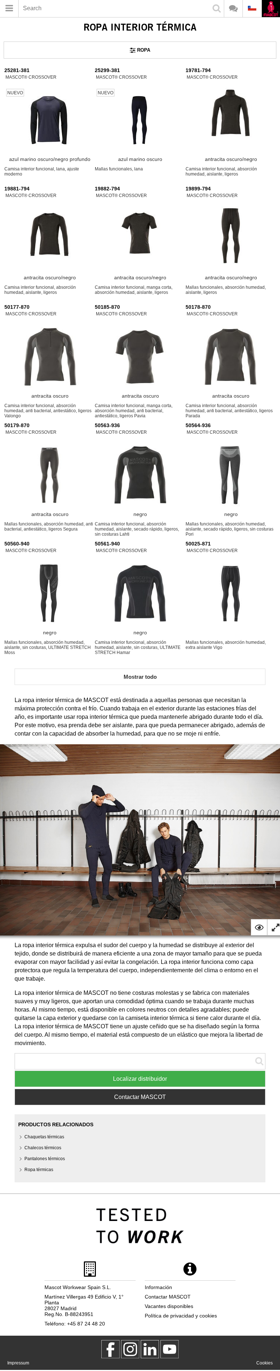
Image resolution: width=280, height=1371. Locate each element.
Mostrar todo (140, 677)
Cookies (264, 1363)
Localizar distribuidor (140, 1079)
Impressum (18, 1363)
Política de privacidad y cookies (181, 1316)
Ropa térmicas (38, 1169)
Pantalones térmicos (44, 1158)
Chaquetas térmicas (44, 1136)
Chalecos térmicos (42, 1147)
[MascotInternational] (169, 1349)
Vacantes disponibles (169, 1306)
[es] (270, 9)
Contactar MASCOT (140, 1097)
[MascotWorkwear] (110, 1349)
